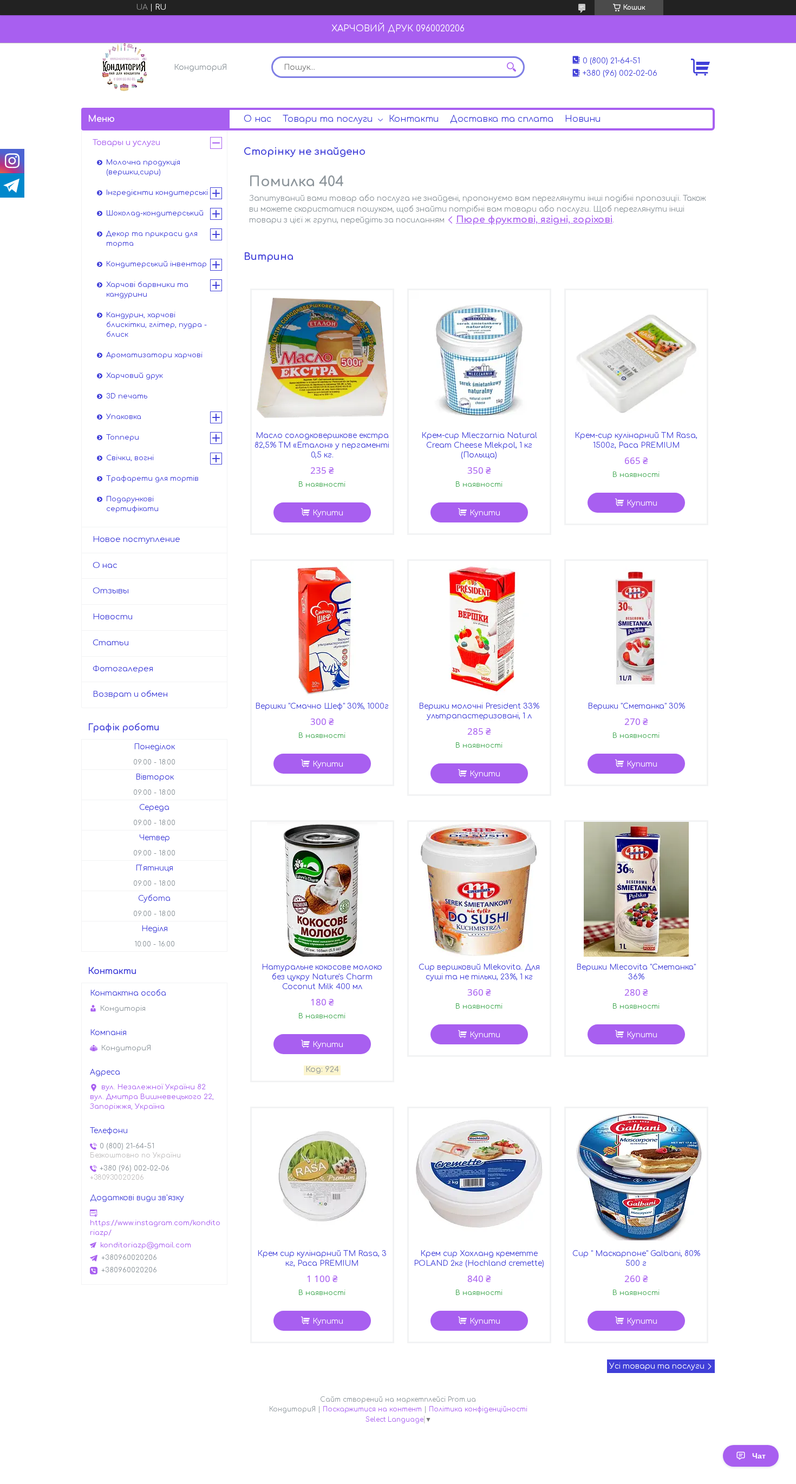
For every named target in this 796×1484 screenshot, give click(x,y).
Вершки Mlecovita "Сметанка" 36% (636, 972)
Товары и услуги (126, 142)
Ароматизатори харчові (154, 355)
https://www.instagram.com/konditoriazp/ (155, 1228)
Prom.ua (462, 1399)
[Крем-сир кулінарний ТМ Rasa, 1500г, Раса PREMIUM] (636, 358)
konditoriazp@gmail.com (145, 1245)
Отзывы (111, 591)
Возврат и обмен (130, 694)
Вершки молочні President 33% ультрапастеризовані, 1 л (479, 711)
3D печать (126, 396)
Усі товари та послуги (656, 1366)
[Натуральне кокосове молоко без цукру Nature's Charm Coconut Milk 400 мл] (322, 889)
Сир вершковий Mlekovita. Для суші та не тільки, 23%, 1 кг (479, 972)
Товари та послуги (328, 119)
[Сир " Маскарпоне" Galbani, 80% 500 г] (636, 1176)
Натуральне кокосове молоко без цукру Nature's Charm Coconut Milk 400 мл (322, 977)
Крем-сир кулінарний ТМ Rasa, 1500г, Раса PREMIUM (636, 440)
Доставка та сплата (501, 119)
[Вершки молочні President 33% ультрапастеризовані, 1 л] (479, 628)
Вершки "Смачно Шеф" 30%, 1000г (322, 706)
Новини (583, 119)
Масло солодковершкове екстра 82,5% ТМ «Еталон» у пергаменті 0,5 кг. (322, 445)
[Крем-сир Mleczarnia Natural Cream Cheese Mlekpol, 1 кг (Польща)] (479, 358)
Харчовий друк (134, 376)
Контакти (414, 119)
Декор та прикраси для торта (152, 238)
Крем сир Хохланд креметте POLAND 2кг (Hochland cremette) (479, 1258)
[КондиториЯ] (124, 67)
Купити (327, 513)
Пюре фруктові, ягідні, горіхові (534, 219)
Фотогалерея (123, 669)
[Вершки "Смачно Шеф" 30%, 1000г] (322, 628)
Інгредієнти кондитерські (157, 193)
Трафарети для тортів (152, 478)
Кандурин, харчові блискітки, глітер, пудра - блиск (156, 324)
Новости (113, 617)
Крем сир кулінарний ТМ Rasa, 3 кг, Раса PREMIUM (322, 1258)
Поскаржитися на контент (372, 1409)
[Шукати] (511, 67)
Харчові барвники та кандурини (147, 289)
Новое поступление (136, 539)
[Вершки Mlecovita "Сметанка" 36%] (636, 889)
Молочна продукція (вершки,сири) (143, 167)
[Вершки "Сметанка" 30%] (636, 628)
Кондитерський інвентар (156, 264)
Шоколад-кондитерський (155, 213)
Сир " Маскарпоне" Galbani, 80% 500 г (636, 1258)
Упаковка (123, 417)
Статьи (111, 643)
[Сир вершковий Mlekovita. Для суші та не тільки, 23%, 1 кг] (479, 889)
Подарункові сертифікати (132, 504)
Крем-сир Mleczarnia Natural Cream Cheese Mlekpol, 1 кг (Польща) (479, 445)
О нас (257, 119)
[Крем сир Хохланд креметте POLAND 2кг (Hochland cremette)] (479, 1176)
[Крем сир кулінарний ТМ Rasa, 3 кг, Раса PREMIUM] (322, 1176)
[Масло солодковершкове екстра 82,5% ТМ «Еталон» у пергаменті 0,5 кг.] (322, 358)
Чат (759, 1456)
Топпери (122, 437)
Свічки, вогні (130, 458)
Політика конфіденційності (478, 1409)
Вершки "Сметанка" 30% (636, 706)
